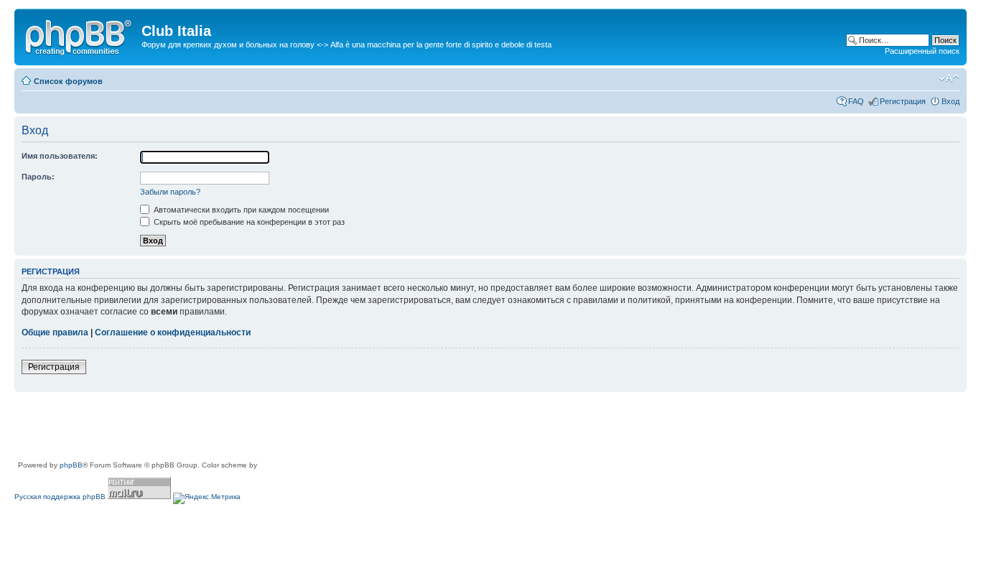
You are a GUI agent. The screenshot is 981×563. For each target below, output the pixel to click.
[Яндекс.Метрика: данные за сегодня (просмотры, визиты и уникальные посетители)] (207, 498)
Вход (950, 101)
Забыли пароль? (170, 191)
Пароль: (38, 176)
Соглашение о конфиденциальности (173, 332)
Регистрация (903, 101)
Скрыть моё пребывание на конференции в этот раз (248, 222)
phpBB (71, 465)
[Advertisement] (275, 427)
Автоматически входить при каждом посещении (240, 209)
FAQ (856, 101)
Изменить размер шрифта (949, 78)
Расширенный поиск (922, 51)
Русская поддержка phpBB (60, 497)
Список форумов (68, 81)
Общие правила (55, 332)
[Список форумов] (79, 35)
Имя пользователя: (60, 156)
